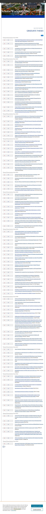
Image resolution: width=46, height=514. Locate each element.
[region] (23, 507)
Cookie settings (17, 509)
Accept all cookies (37, 506)
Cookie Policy (13, 510)
